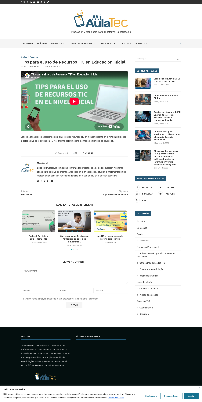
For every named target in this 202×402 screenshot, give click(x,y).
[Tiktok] (48, 2)
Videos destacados (148, 295)
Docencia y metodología (151, 269)
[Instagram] (27, 2)
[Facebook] (21, 2)
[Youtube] (34, 2)
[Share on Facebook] (83, 153)
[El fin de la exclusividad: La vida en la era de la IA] (143, 83)
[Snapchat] (41, 2)
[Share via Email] (92, 153)
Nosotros (28, 43)
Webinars (34, 57)
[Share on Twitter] (86, 153)
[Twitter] (24, 2)
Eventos (125, 43)
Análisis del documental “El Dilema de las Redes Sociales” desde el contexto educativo (167, 116)
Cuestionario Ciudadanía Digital (166, 96)
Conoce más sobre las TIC (152, 263)
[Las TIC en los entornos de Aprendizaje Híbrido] (110, 221)
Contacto (140, 43)
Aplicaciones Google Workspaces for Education (156, 255)
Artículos (42, 43)
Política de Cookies (116, 398)
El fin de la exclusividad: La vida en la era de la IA (167, 80)
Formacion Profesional (148, 247)
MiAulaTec (34, 66)
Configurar (150, 396)
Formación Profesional (81, 43)
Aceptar (191, 396)
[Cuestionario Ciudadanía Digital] (143, 99)
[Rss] (44, 2)
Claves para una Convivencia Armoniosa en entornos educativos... (74, 239)
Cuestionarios (146, 307)
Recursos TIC (57, 43)
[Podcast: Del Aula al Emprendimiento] (38, 221)
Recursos (144, 314)
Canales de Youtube (148, 288)
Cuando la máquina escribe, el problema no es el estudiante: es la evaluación (167, 135)
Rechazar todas (171, 396)
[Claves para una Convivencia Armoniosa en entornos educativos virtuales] (74, 221)
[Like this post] (78, 153)
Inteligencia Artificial (149, 275)
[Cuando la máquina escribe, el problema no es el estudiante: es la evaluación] (143, 135)
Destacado (142, 228)
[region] (101, 394)
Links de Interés (107, 43)
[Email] (38, 2)
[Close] (199, 388)
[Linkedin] (31, 2)
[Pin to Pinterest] (89, 153)
